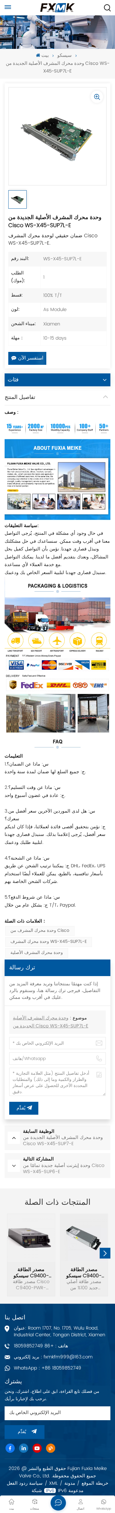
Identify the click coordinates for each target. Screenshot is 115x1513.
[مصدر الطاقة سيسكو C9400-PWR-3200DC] (84, 1238)
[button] (105, 1253)
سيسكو (64, 56)
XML (53, 1483)
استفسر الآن (30, 358)
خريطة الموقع (95, 1483)
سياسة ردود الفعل (25, 1483)
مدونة (69, 1483)
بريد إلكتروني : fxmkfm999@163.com (53, 1357)
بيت (44, 56)
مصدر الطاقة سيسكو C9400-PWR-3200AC (31, 1273)
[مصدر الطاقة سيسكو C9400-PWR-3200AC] (31, 1238)
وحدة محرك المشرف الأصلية (36, 952)
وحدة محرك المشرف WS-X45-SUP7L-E (48, 941)
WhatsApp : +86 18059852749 (47, 1368)
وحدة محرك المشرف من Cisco (39, 930)
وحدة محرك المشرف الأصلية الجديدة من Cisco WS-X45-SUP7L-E (50, 1022)
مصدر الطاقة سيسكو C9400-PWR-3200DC (84, 1273)
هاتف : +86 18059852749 (41, 1346)
